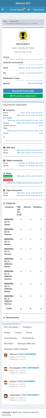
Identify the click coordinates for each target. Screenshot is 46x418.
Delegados (27, 327)
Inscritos (18, 332)
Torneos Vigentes (17, 9)
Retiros (29, 332)
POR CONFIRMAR (27, 354)
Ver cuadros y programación (24, 96)
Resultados (8, 343)
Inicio (5, 21)
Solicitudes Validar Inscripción (16, 349)
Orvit (20, 412)
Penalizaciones (28, 338)
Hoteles (7, 332)
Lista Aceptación (10, 338)
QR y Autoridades (11, 327)
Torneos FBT (14, 21)
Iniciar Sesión (38, 9)
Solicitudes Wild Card (26, 343)
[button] (2, 9)
